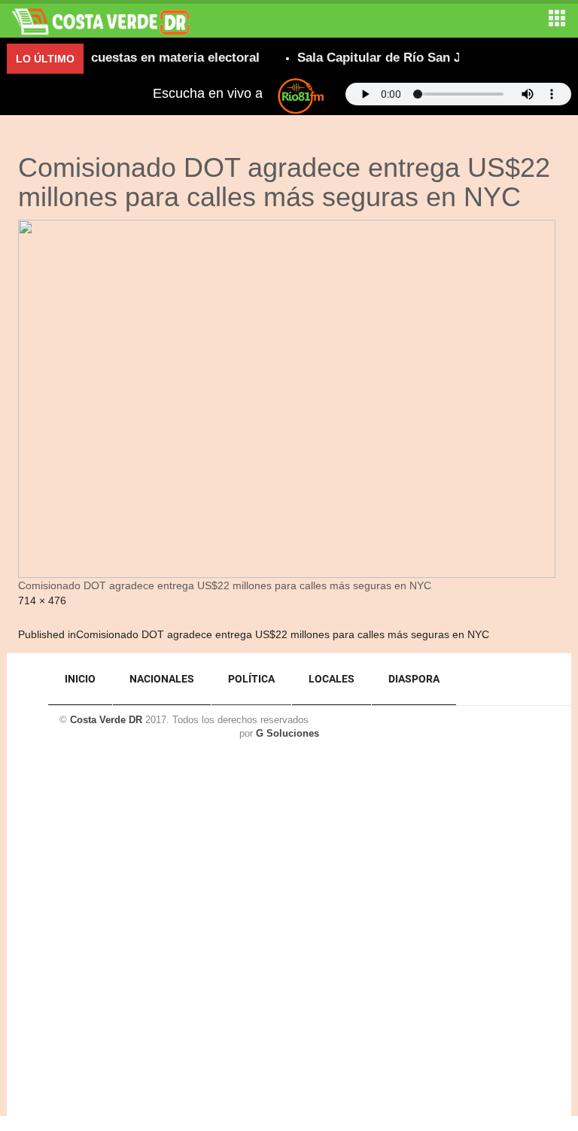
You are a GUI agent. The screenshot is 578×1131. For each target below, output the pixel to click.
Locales (331, 679)
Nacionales (161, 679)
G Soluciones (287, 733)
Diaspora (414, 679)
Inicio (80, 679)
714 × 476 (42, 600)
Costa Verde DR (106, 719)
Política (251, 679)
